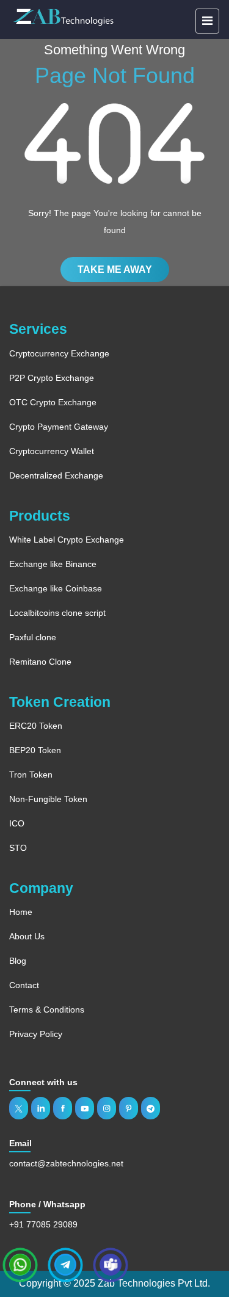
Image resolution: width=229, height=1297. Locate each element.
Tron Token (31, 774)
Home (20, 912)
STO (18, 848)
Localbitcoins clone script (57, 613)
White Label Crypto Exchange (66, 539)
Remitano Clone (40, 662)
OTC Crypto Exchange (52, 402)
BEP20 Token (35, 750)
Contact (24, 985)
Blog (17, 961)
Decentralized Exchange (56, 475)
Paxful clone (32, 637)
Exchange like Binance (52, 564)
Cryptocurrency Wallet (51, 451)
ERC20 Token (35, 726)
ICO (16, 823)
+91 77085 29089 (43, 1224)
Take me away (115, 269)
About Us (27, 936)
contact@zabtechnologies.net (66, 1163)
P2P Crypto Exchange (51, 378)
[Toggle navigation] (207, 21)
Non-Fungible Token (48, 799)
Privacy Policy (35, 1034)
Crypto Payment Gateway (58, 427)
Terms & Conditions (46, 1009)
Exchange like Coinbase (55, 588)
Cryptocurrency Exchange (59, 353)
